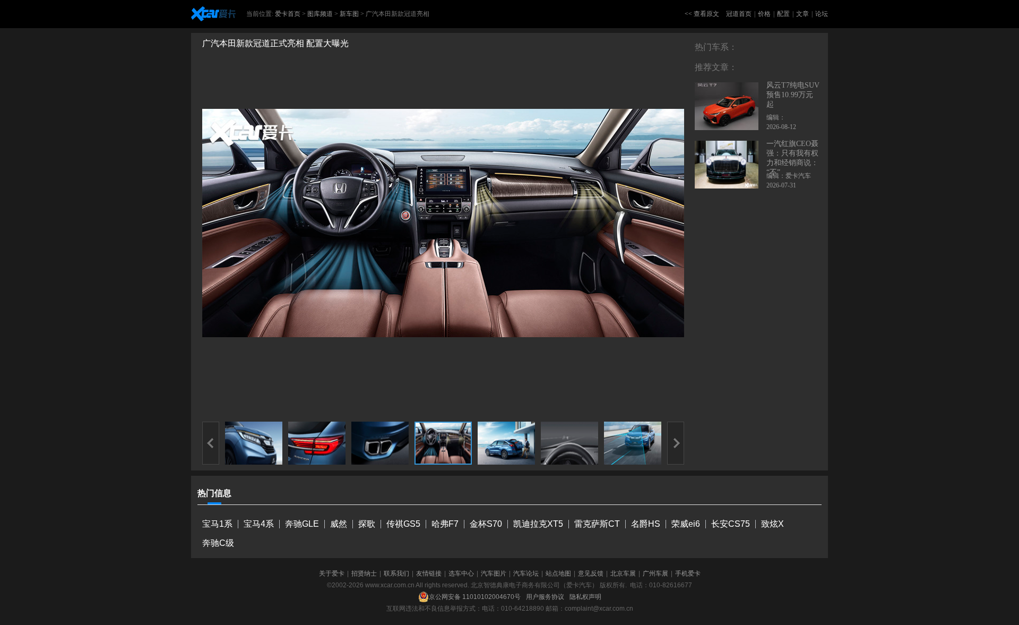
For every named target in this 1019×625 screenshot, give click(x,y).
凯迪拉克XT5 (538, 523)
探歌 (366, 523)
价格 (764, 14)
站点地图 (558, 573)
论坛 (821, 14)
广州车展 (655, 573)
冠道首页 (739, 14)
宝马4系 (259, 523)
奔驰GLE (302, 523)
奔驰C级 (218, 542)
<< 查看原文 (702, 14)
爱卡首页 (287, 14)
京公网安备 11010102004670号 (475, 597)
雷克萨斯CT (597, 523)
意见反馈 (590, 573)
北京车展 (623, 573)
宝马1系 (217, 523)
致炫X (772, 523)
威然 (338, 523)
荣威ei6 (685, 523)
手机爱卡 (688, 573)
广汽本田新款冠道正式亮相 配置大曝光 (275, 43)
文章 (802, 14)
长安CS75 (730, 523)
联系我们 (396, 573)
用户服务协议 (545, 597)
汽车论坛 (526, 573)
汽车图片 (493, 573)
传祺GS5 (403, 523)
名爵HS (645, 523)
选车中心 (461, 573)
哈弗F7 (445, 523)
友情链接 (429, 573)
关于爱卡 (331, 573)
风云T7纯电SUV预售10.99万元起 (792, 94)
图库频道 (320, 14)
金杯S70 (486, 523)
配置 (783, 14)
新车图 (349, 14)
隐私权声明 (585, 597)
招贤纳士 (364, 573)
